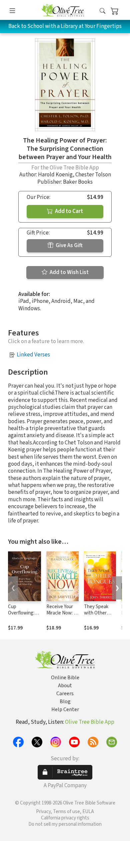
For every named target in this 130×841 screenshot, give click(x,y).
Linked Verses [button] (33, 355)
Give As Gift (69, 245)
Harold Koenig (55, 175)
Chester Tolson (93, 175)
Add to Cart (68, 211)
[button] (102, 11)
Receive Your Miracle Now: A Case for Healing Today (61, 616)
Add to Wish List (69, 272)
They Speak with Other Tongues (96, 613)
